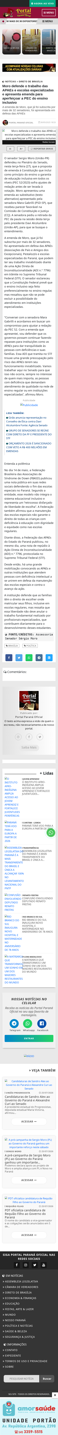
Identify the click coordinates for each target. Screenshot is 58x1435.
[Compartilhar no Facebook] (9, 657)
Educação (12, 1303)
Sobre (9, 1366)
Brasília (13, 645)
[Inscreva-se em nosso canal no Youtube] (44, 1265)
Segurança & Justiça (19, 1337)
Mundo (10, 1314)
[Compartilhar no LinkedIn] (49, 657)
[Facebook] (29, 737)
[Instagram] (18, 737)
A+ (21, 148)
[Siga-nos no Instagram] (26, 1265)
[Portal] (29, 67)
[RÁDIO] (29, 1056)
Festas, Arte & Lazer (19, 1309)
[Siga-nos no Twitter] (35, 1265)
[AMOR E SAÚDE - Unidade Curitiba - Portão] (29, 1416)
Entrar (29, 1038)
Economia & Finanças (20, 1298)
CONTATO (11, 1350)
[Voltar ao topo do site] (53, 789)
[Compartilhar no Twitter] (19, 657)
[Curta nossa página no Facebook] (17, 1265)
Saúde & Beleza (15, 1331)
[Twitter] (40, 737)
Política (31, 645)
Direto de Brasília (18, 1292)
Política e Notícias (18, 1325)
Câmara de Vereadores (21, 1287)
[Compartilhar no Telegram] (39, 657)
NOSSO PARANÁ (15, 1320)
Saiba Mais (29, 747)
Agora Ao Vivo (43, 3)
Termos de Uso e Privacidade (25, 1361)
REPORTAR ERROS (43, 148)
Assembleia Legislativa (21, 1281)
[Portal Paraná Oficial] (20, 12)
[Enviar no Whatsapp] (29, 657)
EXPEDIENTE (12, 1355)
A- (10, 148)
